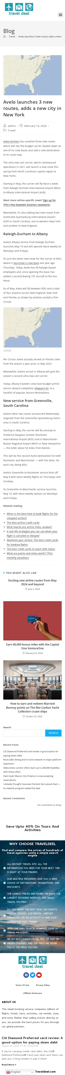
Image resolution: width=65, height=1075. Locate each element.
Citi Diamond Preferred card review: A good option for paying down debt (32, 1040)
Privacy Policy (43, 985)
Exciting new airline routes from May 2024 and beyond (32, 582)
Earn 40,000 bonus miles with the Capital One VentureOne (32, 646)
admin (12, 126)
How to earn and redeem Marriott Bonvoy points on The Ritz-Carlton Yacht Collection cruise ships (32, 707)
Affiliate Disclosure (32, 993)
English (15, 1071)
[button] (60, 14)
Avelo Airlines (11, 141)
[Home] (4, 36)
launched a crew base (26, 263)
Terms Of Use (22, 985)
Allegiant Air (41, 388)
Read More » (9, 1064)
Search (7, 727)
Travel (12, 130)
